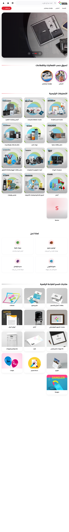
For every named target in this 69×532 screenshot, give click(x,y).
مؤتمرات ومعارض (48, 8)
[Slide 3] (33, 53)
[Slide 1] (36, 53)
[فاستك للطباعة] (62, 3)
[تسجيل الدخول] (3, 3)
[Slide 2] (35, 53)
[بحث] (55, 3)
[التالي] (29, 53)
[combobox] (34, 3)
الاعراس (57, 8)
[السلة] (8, 3)
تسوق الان (58, 37)
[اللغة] (12, 3)
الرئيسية (64, 8)
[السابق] (39, 53)
